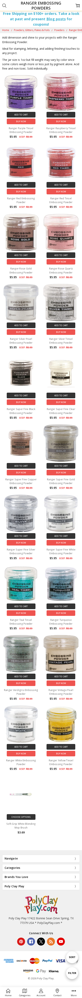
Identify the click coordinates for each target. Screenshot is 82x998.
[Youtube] (61, 942)
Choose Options (21, 817)
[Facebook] (31, 942)
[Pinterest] (21, 942)
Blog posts (56, 18)
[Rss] (51, 942)
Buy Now (21, 121)
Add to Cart (21, 114)
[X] (41, 942)
